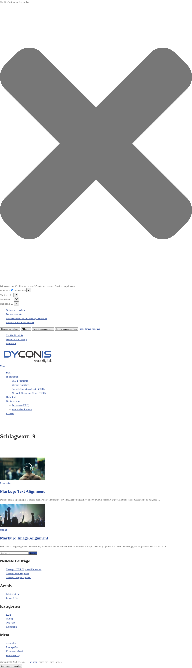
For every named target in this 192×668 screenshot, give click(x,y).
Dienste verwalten (14, 314)
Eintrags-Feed (12, 647)
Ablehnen (26, 329)
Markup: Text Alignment (22, 491)
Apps (8, 614)
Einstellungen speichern (66, 329)
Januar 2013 (12, 598)
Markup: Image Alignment (24, 538)
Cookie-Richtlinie (14, 335)
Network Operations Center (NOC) (29, 393)
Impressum (11, 343)
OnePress (32, 662)
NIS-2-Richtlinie (20, 380)
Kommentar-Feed (14, 651)
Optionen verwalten (15, 310)
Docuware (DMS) (20, 405)
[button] (96, 144)
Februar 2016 (12, 594)
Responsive (5, 483)
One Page (10, 622)
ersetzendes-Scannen (22, 409)
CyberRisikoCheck (21, 385)
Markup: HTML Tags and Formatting (24, 569)
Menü (3, 366)
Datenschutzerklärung (16, 339)
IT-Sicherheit (12, 376)
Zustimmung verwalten (11, 666)
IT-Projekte (11, 397)
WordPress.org (13, 655)
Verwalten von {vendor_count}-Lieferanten (26, 318)
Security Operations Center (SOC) (28, 389)
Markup (4, 530)
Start (8, 372)
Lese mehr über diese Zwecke (20, 322)
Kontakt (10, 413)
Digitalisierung (13, 401)
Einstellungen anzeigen (43, 329)
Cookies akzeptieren (10, 329)
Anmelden (11, 643)
